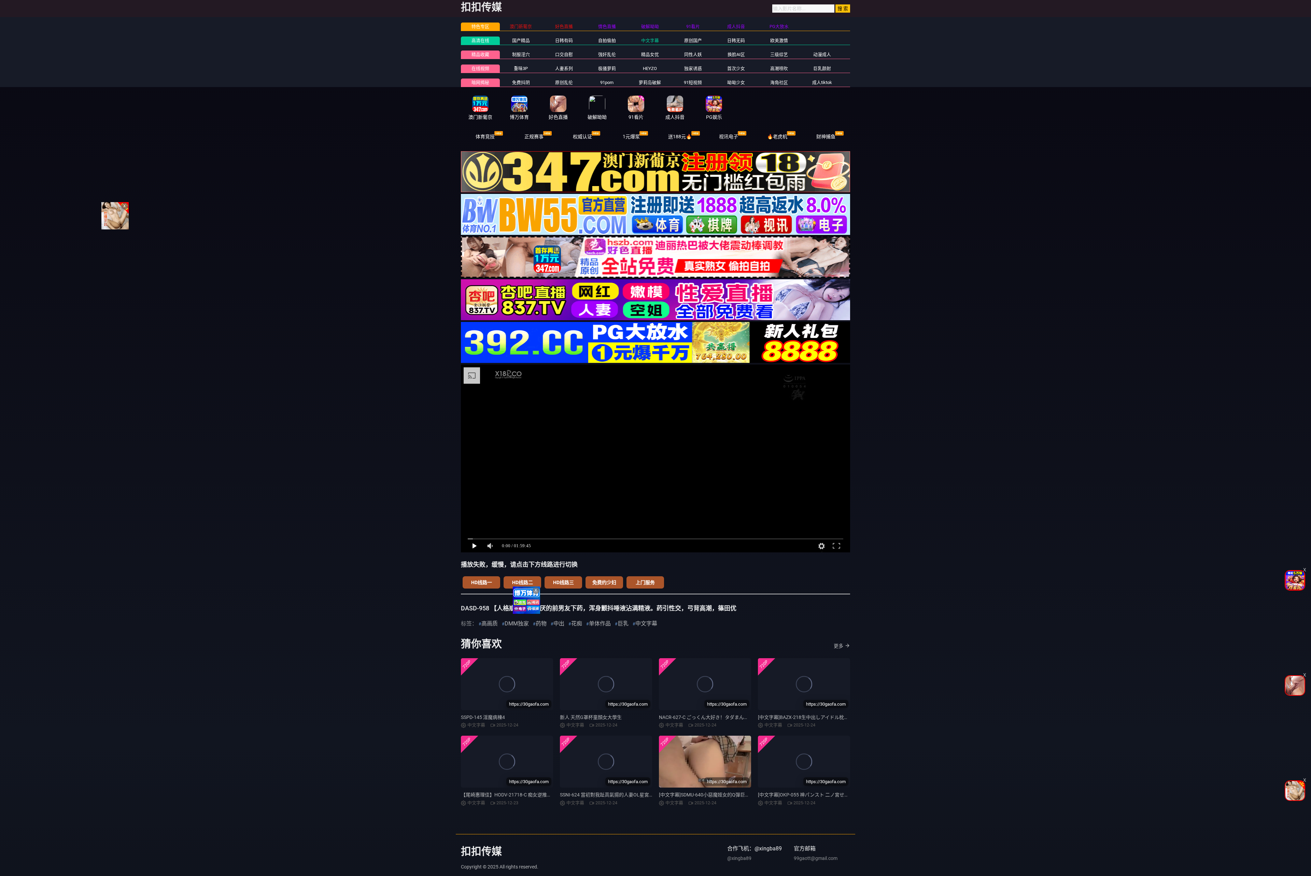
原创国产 (693, 40)
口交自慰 (564, 54)
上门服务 (645, 582)
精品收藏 (480, 54)
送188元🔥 (680, 136)
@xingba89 (739, 858)
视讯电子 (728, 136)
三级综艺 (779, 54)
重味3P (521, 68)
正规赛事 (534, 136)
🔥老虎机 (777, 136)
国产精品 (521, 40)
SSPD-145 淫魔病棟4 (483, 717)
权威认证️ (582, 136)
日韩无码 (736, 40)
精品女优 (650, 54)
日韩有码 (564, 40)
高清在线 (480, 40)
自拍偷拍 (607, 40)
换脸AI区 (736, 54)
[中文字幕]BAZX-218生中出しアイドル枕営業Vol (809, 717)
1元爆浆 (631, 136)
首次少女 (736, 68)
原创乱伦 (564, 82)
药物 (541, 623)
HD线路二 (522, 582)
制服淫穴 (521, 54)
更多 (838, 646)
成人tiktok (822, 82)
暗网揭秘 (480, 82)
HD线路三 (563, 582)
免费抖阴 (521, 82)
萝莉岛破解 (650, 82)
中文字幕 (650, 40)
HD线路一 (481, 582)
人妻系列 (564, 68)
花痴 (576, 623)
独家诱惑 (693, 68)
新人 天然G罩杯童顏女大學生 (591, 717)
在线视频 (480, 68)
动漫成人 (822, 54)
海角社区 (779, 82)
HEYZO (650, 68)
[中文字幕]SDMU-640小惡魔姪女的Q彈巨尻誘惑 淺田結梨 (719, 794)
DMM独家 (517, 623)
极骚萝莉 (607, 68)
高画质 (489, 623)
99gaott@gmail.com (815, 858)
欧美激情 (779, 40)
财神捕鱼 (825, 136)
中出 (558, 623)
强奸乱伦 (607, 54)
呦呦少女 (736, 82)
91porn (607, 82)
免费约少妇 (604, 582)
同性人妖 (693, 54)
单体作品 (600, 623)
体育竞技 (485, 136)
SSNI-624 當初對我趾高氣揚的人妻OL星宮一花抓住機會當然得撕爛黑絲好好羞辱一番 (650, 794)
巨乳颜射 (822, 68)
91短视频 (693, 82)
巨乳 (623, 623)
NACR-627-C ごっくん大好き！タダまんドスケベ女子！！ (720, 717)
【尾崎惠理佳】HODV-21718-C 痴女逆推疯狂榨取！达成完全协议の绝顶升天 (542, 794)
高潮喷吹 (779, 68)
